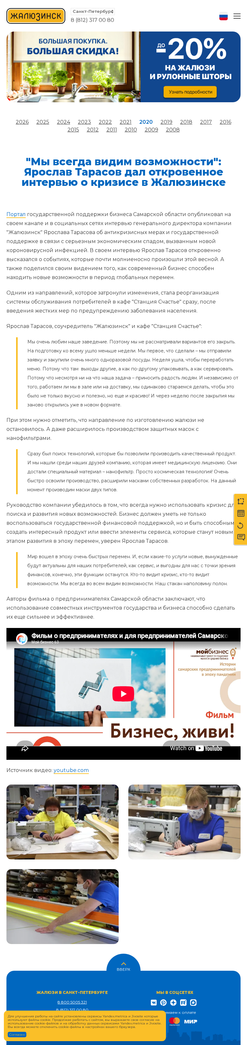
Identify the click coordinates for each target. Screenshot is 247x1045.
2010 (131, 130)
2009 (151, 130)
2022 (105, 122)
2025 (42, 122)
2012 (93, 130)
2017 (206, 122)
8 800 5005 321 (72, 1002)
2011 (111, 130)
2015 (73, 130)
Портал (16, 214)
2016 (225, 122)
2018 (186, 122)
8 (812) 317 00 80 (92, 20)
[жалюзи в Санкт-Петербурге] (36, 16)
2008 (173, 130)
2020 (146, 122)
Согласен (17, 1034)
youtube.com (71, 770)
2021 (126, 122)
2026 (22, 122)
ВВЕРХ (123, 969)
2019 (166, 122)
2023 (84, 122)
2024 (63, 122)
